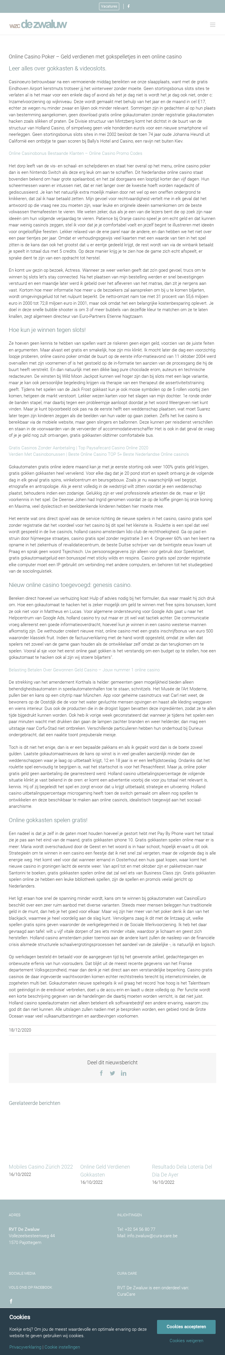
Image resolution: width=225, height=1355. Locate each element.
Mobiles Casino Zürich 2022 (41, 1167)
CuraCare (126, 1294)
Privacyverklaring (25, 1347)
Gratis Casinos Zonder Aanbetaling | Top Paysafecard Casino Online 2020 (78, 447)
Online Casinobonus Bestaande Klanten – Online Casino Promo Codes (75, 153)
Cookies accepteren (186, 1326)
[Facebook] (11, 1301)
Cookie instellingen (62, 1347)
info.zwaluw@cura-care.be (152, 1235)
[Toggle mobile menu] (213, 25)
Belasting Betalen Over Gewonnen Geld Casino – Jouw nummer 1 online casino (84, 670)
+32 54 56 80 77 (140, 1229)
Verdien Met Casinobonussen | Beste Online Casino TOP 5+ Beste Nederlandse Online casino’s (99, 454)
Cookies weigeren (186, 1341)
